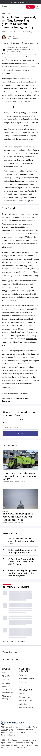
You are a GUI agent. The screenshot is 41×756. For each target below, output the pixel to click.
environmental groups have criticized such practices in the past (19, 341)
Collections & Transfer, (21, 398)
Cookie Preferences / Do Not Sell (14, 748)
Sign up (30, 7)
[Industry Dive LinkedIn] (3, 659)
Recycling (6, 401)
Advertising (23, 675)
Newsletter (6, 683)
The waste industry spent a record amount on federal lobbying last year (18, 516)
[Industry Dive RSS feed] (17, 659)
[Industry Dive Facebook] (8, 659)
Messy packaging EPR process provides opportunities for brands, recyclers (22, 573)
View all (5, 641)
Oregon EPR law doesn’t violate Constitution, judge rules (21, 541)
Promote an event (26, 682)
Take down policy (31, 745)
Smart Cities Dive (25, 701)
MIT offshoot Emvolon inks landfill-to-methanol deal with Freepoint (21, 561)
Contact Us (6, 679)
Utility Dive (23, 704)
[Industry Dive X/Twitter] (12, 659)
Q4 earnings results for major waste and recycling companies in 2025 (20, 476)
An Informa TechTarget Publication (20, 2)
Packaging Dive (25, 697)
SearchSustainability (26, 707)
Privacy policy (6, 745)
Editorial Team (7, 676)
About (4, 673)
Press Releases (7, 692)
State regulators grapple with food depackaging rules (22, 551)
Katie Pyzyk (11, 36)
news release (24, 129)
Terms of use (18, 745)
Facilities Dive (24, 694)
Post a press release (17, 641)
